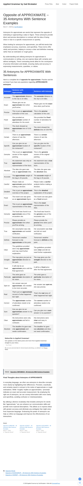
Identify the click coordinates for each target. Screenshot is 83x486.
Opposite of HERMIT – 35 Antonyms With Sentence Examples (24, 475)
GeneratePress (56, 483)
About (57, 4)
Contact (64, 4)
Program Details (74, 4)
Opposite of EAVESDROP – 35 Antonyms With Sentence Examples (25, 473)
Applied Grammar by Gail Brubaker (20, 4)
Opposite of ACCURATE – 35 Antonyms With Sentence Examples (43, 427)
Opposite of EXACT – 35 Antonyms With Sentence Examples (26, 427)
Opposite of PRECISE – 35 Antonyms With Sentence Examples (10, 427)
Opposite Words (10, 471)
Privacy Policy (49, 4)
